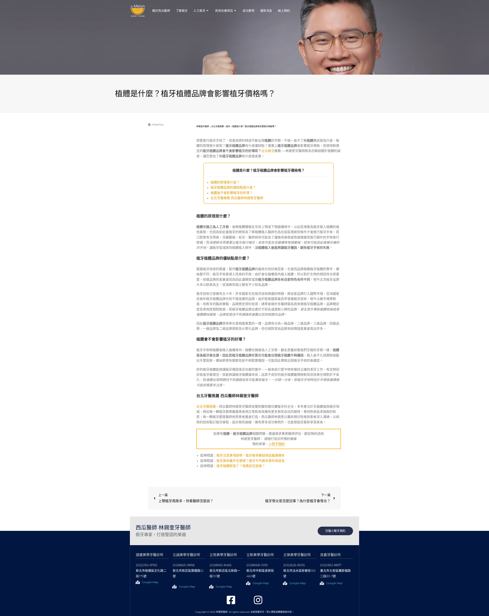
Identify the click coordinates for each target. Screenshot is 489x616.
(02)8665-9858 (183, 565)
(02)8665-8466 (221, 565)
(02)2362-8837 (330, 565)
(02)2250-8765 (146, 565)
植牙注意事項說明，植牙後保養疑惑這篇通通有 (250, 455)
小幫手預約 (277, 444)
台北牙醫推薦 (206, 406)
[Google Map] (138, 582)
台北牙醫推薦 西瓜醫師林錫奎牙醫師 (236, 198)
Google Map (150, 582)
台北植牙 (267, 151)
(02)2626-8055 (294, 565)
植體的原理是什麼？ (225, 182)
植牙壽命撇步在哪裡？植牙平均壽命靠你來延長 (250, 461)
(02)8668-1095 (257, 565)
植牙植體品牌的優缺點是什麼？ (233, 187)
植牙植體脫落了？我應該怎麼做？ (240, 466)
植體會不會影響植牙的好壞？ (231, 193)
